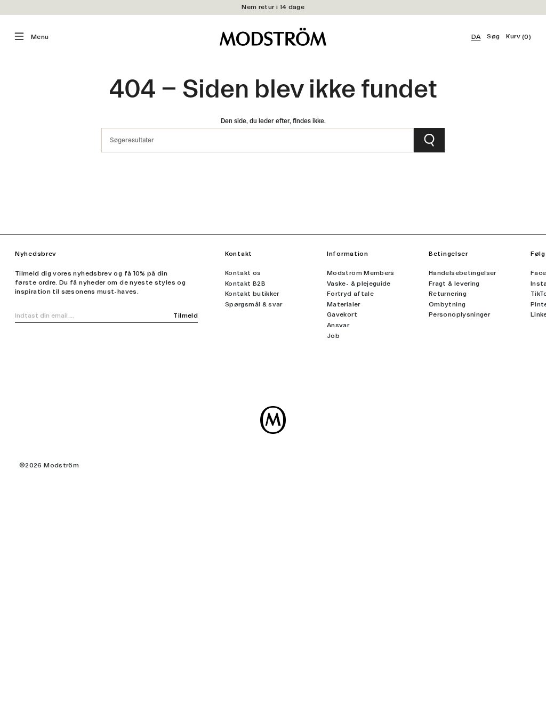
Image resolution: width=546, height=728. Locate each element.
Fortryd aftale (350, 293)
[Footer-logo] (273, 420)
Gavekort (342, 314)
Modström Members (361, 273)
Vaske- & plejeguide (359, 283)
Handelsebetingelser (462, 273)
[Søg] (429, 140)
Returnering (448, 293)
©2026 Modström (49, 465)
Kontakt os (243, 273)
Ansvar (338, 325)
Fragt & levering (454, 283)
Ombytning (447, 304)
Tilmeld (185, 315)
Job (333, 335)
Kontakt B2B (245, 283)
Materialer (343, 304)
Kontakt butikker (252, 293)
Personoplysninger (459, 314)
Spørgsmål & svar (254, 304)
